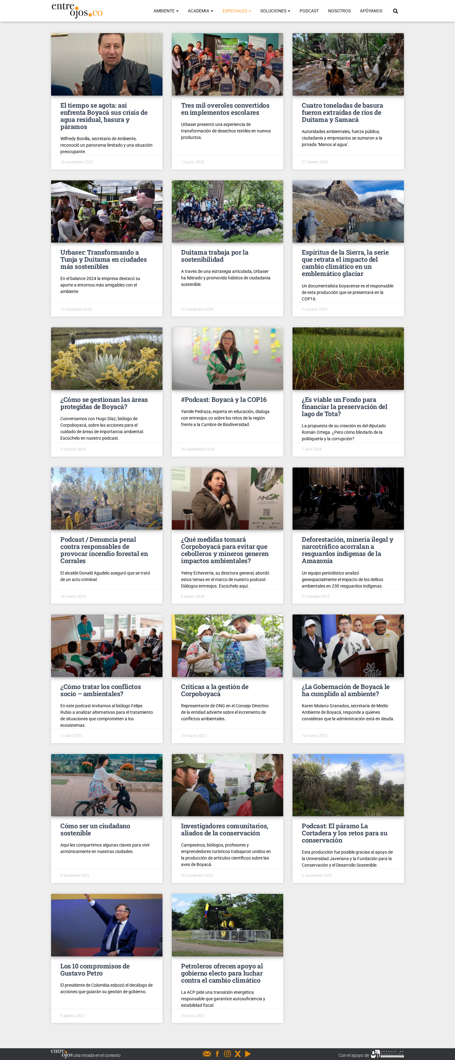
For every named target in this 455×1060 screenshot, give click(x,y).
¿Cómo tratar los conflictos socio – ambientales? (100, 690)
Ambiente (165, 10)
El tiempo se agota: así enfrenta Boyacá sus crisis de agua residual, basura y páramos (103, 116)
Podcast (309, 10)
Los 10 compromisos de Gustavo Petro (95, 969)
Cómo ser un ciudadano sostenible (95, 829)
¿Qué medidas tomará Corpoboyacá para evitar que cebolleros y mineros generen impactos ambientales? (225, 550)
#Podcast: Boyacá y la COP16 (223, 399)
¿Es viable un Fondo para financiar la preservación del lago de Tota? (344, 406)
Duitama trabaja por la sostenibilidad (214, 256)
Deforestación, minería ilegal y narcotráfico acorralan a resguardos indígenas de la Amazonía (347, 550)
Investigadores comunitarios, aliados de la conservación (224, 829)
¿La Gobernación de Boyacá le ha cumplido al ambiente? (346, 690)
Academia (199, 10)
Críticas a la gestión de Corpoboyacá (214, 690)
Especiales (235, 10)
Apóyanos (371, 10)
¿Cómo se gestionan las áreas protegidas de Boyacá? (104, 403)
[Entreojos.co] (76, 11)
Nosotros (339, 10)
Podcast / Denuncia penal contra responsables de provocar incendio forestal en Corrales (104, 550)
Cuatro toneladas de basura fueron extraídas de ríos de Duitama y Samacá (342, 112)
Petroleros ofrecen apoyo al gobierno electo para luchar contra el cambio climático (222, 973)
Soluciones (273, 10)
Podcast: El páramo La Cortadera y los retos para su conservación (344, 832)
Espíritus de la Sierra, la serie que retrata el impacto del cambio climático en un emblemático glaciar (345, 263)
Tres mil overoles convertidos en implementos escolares (225, 109)
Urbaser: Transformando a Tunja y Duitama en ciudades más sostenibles (103, 259)
